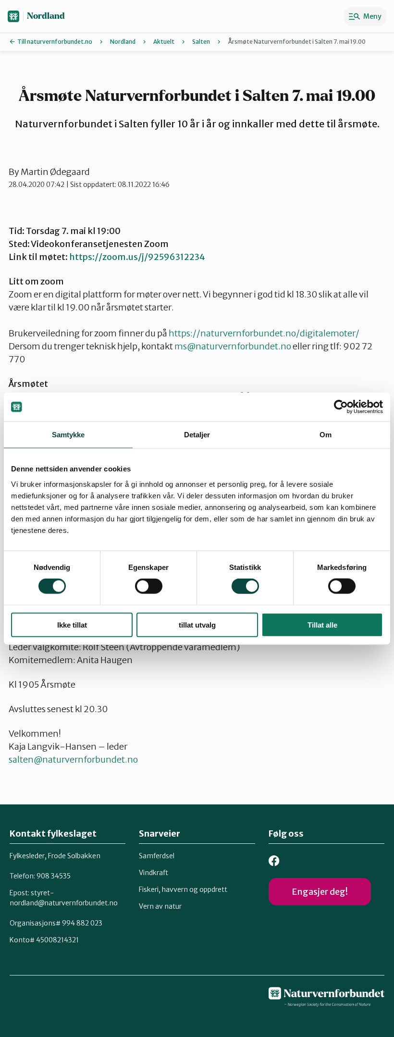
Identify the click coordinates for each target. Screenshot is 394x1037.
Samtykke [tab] (68, 435)
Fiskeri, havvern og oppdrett (183, 889)
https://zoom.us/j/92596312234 (137, 256)
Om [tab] (326, 435)
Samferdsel (156, 856)
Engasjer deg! (320, 891)
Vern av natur (160, 906)
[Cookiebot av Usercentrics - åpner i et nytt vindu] (341, 407)
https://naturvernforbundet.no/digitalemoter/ (264, 333)
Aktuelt (163, 41)
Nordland (46, 16)
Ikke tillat (72, 624)
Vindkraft (153, 872)
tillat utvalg (197, 624)
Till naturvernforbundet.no (54, 41)
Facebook (274, 860)
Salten (201, 41)
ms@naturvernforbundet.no (232, 346)
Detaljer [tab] (197, 435)
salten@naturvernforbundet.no (73, 759)
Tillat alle (322, 624)
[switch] (148, 586)
